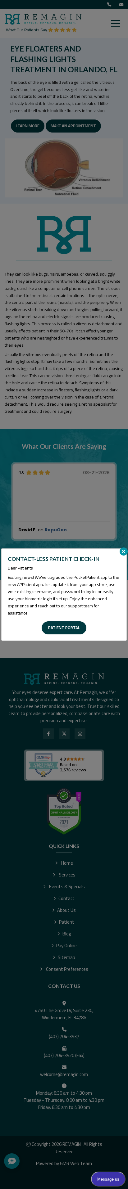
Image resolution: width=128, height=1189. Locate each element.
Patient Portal (64, 627)
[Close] (124, 551)
